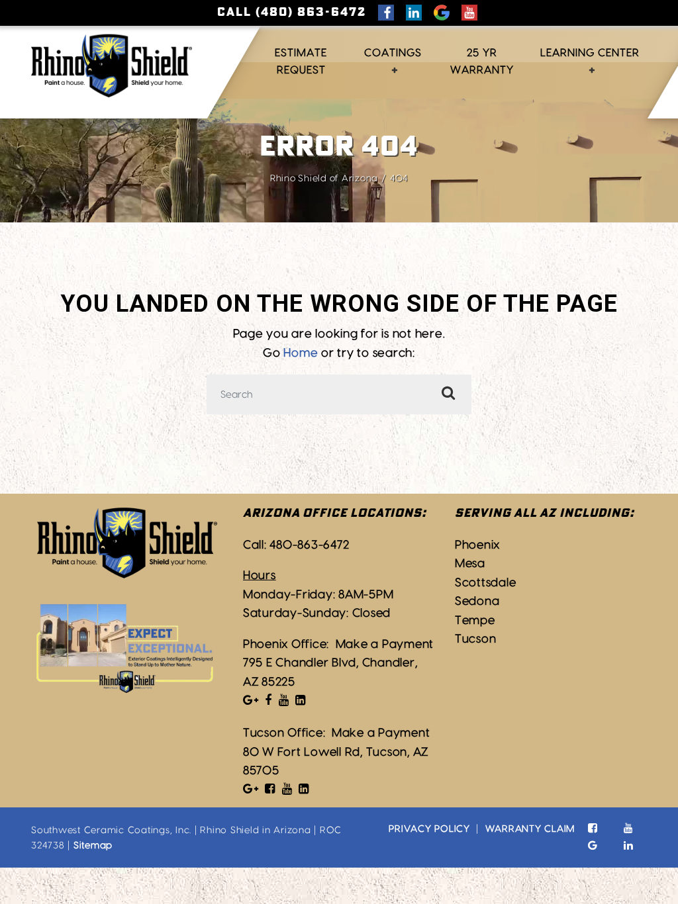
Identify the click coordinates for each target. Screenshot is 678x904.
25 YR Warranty (482, 61)
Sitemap (93, 845)
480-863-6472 (309, 545)
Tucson (476, 639)
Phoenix (477, 545)
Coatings (393, 53)
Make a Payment (385, 644)
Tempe (475, 620)
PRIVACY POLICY (429, 829)
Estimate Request (301, 61)
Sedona (477, 601)
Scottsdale (485, 582)
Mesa (470, 563)
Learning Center (590, 53)
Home (300, 353)
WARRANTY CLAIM (530, 829)
